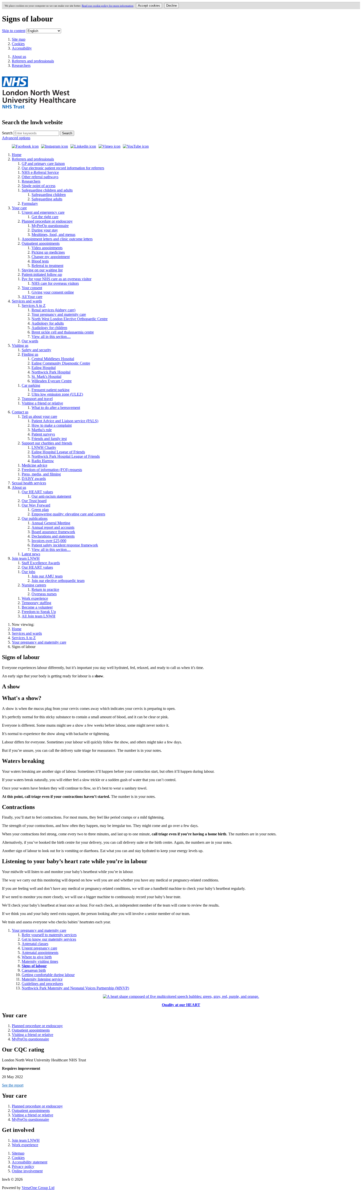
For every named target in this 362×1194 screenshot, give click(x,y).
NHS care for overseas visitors (55, 283)
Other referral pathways (40, 177)
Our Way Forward (36, 505)
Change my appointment (51, 257)
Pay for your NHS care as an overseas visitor (56, 279)
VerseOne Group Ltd (38, 1188)
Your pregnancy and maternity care (59, 314)
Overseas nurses (44, 594)
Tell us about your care (39, 416)
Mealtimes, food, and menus (53, 234)
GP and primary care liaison (43, 163)
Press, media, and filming (41, 474)
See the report (12, 1085)
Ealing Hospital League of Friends (58, 452)
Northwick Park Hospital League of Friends (66, 456)
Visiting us (20, 345)
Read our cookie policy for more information (107, 5)
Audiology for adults (48, 323)
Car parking (31, 385)
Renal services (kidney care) (53, 310)
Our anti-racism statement (51, 496)
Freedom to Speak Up (39, 612)
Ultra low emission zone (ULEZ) (57, 394)
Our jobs (28, 572)
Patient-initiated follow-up (42, 274)
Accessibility (22, 48)
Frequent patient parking (50, 390)
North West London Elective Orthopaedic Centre (70, 319)
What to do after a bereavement (56, 407)
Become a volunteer (37, 607)
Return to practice (45, 589)
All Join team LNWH (38, 616)
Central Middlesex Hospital (53, 359)
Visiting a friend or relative (42, 403)
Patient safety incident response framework (65, 545)
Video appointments (47, 248)
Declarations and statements (53, 536)
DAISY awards (34, 478)
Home (16, 155)
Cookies (18, 44)
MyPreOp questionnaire (50, 226)
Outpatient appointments (41, 243)
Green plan (40, 510)
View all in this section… (51, 336)
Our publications (35, 518)
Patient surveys (43, 434)
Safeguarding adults (47, 199)
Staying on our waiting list (42, 270)
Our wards (30, 341)
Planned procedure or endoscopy (47, 221)
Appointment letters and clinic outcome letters (57, 239)
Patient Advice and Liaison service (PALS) (65, 421)
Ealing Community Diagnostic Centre (61, 363)
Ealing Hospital (44, 368)
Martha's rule (42, 430)
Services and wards (27, 301)
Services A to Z (34, 305)
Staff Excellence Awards (41, 563)
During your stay (45, 230)
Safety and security (36, 350)
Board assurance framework (53, 532)
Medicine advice (34, 465)
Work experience (35, 598)
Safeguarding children (49, 195)
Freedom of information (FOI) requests (52, 470)
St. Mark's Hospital (46, 376)
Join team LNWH (26, 558)
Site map (18, 39)
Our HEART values (37, 492)
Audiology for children (49, 328)
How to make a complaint (52, 425)
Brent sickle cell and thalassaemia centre (63, 332)
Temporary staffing (36, 603)
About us (19, 487)
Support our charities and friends (47, 443)
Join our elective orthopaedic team (58, 581)
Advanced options (16, 138)
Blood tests (40, 261)
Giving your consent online (53, 292)
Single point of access (38, 186)
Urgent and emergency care (43, 212)
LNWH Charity (44, 447)
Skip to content (13, 31)
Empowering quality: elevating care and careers (68, 514)
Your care (19, 208)
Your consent (32, 288)
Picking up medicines (48, 252)
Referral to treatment (47, 265)
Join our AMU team (47, 576)
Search (7, 133)
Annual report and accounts (53, 527)
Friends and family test (49, 439)
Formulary (30, 203)
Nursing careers (34, 585)
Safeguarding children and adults (47, 190)
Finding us (30, 354)
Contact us (20, 412)
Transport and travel (37, 399)
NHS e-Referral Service (40, 172)
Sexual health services (29, 483)
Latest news (31, 554)
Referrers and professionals (33, 159)
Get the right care (45, 217)
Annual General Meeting (51, 523)
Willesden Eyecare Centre (52, 381)
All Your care (32, 297)
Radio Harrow (43, 461)
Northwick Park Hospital (51, 372)
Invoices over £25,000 (49, 541)
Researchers (31, 181)
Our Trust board (34, 501)
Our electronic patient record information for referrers (63, 168)
